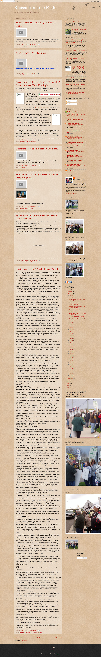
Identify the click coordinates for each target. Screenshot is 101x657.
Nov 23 (71, 362)
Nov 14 (71, 347)
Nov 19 (71, 358)
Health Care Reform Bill (24, 261)
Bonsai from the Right (35, 7)
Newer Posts (18, 637)
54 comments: (33, 44)
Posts (68, 101)
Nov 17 (71, 353)
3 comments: (33, 206)
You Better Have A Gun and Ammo (73, 21)
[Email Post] (39, 44)
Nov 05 (71, 327)
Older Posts (58, 637)
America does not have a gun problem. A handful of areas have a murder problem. (76, 125)
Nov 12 (71, 342)
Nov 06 (71, 329)
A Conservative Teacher (73, 136)
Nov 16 (71, 351)
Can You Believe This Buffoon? (31, 53)
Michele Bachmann (35, 261)
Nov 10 (71, 338)
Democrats (21, 632)
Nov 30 (71, 375)
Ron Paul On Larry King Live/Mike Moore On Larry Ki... (77, 307)
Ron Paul (33, 208)
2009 (68, 289)
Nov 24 (71, 364)
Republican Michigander (73, 123)
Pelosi (41, 261)
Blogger (57, 653)
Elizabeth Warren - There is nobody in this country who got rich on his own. (76, 166)
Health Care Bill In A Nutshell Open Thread (37, 268)
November (70, 293)
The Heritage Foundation (41, 107)
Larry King (21, 208)
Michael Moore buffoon (30, 46)
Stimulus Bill (25, 141)
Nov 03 (71, 323)
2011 (68, 383)
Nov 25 (71, 366)
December (70, 378)
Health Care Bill (28, 632)
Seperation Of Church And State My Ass (74, 40)
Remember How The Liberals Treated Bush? (37, 148)
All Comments (70, 103)
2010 (68, 381)
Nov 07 (71, 331)
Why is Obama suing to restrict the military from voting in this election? (75, 93)
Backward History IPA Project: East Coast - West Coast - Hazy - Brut (76, 115)
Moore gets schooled (35, 75)
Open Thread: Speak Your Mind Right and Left (76, 50)
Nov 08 (71, 333)
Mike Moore (27, 208)
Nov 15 (71, 349)
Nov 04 (71, 325)
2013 (68, 387)
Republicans (39, 632)
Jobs (20, 141)
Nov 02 (71, 297)
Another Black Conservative (74, 164)
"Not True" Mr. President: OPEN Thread (75, 58)
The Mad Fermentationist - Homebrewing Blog (73, 112)
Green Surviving (71, 170)
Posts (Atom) (24, 640)
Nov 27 (71, 369)
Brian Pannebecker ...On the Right (75, 160)
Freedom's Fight (71, 129)
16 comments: (33, 165)
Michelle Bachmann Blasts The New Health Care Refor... (77, 303)
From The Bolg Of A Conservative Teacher (76, 77)
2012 (68, 385)
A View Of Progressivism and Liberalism (75, 84)
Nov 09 (71, 336)
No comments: (33, 630)
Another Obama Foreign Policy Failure (75, 151)
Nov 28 (71, 371)
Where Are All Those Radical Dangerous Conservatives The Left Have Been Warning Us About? (79, 68)
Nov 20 (71, 360)
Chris (76, 178)
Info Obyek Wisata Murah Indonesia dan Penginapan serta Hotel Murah (75, 138)
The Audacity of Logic (72, 155)
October (70, 291)
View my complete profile (71, 193)
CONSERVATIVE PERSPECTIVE (75, 119)
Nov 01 (71, 295)
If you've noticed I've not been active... (75, 156)
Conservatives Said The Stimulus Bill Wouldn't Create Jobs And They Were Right (38, 83)
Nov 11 (71, 340)
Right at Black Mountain (73, 150)
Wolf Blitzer (38, 46)
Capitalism (21, 46)
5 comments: (33, 73)
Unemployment (32, 141)
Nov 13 (71, 344)
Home (38, 637)
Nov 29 (71, 373)
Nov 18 (71, 355)
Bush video (22, 167)
